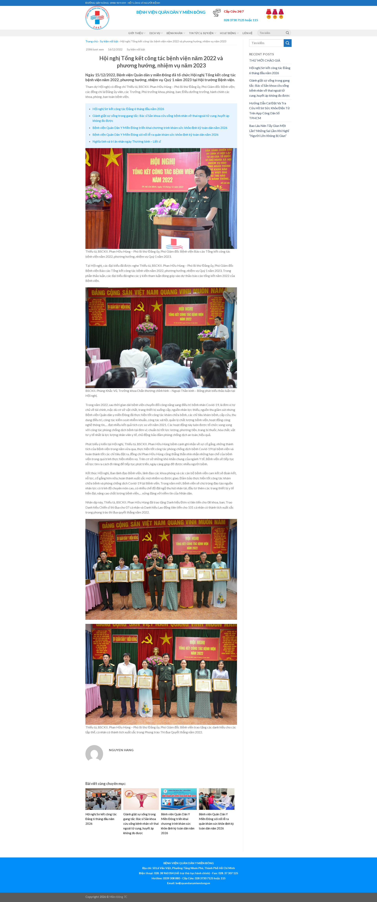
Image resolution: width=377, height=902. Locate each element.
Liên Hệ (247, 33)
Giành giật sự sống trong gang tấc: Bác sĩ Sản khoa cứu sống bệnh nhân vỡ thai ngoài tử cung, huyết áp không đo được (141, 823)
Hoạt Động (228, 33)
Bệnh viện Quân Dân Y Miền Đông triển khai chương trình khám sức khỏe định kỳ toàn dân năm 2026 (159, 127)
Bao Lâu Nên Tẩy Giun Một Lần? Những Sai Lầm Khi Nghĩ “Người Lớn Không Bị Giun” (269, 130)
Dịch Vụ (154, 33)
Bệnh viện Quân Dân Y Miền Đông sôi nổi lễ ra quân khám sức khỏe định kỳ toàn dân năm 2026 (155, 134)
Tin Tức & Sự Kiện (201, 33)
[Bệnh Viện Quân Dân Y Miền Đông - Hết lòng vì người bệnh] (105, 18)
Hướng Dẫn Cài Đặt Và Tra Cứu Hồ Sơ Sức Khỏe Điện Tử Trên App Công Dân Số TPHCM (269, 110)
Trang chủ (91, 41)
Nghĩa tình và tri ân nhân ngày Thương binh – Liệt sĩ (126, 141)
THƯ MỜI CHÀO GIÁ (264, 60)
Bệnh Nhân (174, 33)
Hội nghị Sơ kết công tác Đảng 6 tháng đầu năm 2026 (128, 109)
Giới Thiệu (135, 33)
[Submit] (287, 33)
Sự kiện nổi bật (109, 41)
